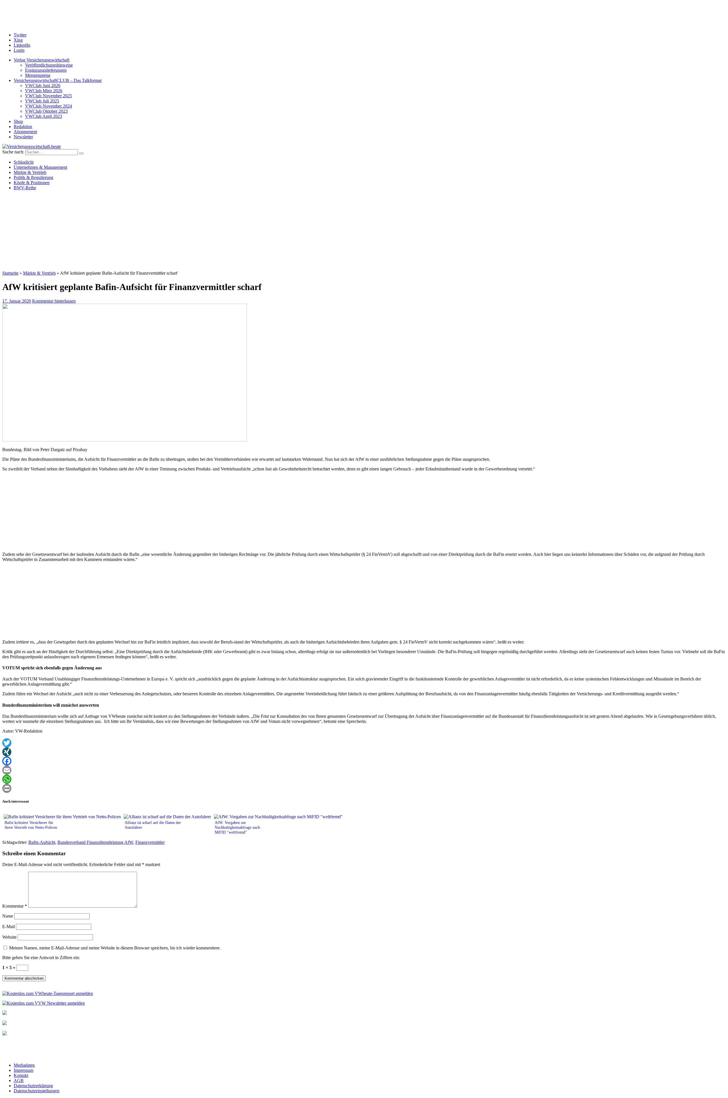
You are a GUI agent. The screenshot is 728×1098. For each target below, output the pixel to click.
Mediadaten (24, 1065)
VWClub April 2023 (43, 116)
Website (9, 937)
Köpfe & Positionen (31, 182)
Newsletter (23, 136)
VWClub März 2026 (43, 90)
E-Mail (8, 926)
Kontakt (21, 1075)
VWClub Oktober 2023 (46, 111)
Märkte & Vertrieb (30, 172)
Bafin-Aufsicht (41, 842)
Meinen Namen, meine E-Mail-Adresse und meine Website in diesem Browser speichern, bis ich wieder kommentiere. (115, 947)
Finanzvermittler (150, 842)
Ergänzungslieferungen (46, 70)
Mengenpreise (37, 75)
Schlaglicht (24, 162)
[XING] (364, 751)
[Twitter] (364, 742)
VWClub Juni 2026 (42, 85)
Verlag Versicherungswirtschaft (41, 59)
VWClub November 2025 (48, 95)
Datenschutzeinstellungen (36, 1090)
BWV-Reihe (25, 187)
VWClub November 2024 (48, 106)
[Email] (364, 770)
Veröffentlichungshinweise (49, 65)
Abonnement (25, 131)
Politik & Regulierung (33, 177)
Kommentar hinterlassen (54, 301)
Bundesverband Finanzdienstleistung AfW (95, 842)
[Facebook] (364, 761)
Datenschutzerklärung (33, 1085)
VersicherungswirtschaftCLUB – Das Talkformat (58, 80)
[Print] (364, 788)
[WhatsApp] (364, 779)
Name (7, 916)
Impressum (23, 1070)
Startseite (10, 273)
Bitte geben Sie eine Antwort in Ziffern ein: (41, 957)
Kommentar (14, 906)
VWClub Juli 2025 (42, 100)
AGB (19, 1080)
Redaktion (23, 126)
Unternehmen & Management (40, 167)
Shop (18, 121)
